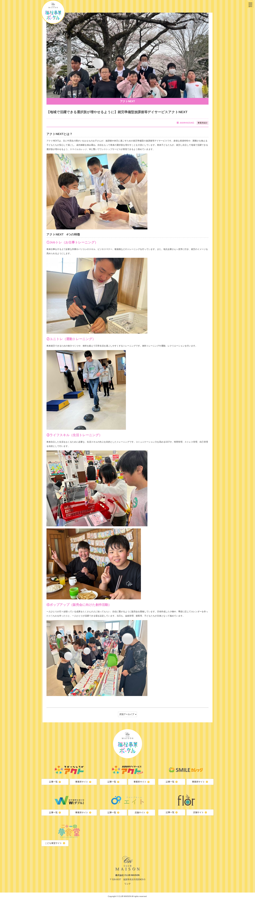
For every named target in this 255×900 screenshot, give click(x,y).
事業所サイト (81, 782)
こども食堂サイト (53, 843)
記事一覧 (53, 782)
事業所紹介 (203, 123)
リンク (127, 884)
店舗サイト (140, 812)
